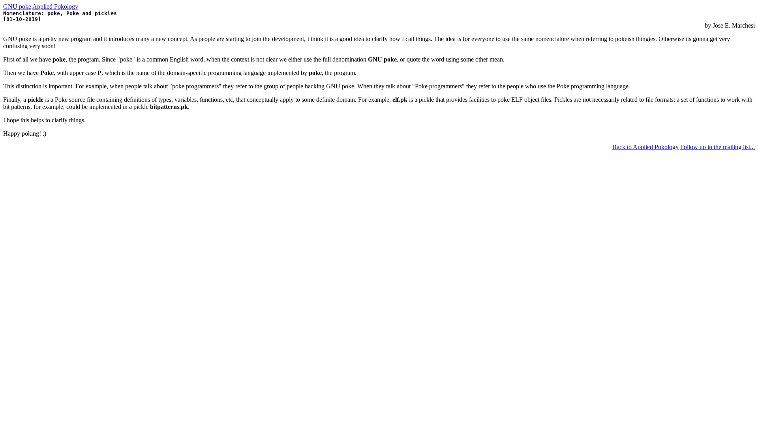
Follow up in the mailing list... (717, 147)
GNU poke (17, 6)
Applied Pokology (55, 6)
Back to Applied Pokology (645, 147)
